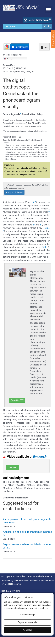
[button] (48, 9)
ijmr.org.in (40, 456)
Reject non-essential (27, 622)
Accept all (27, 630)
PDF (45, 48)
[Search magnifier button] (49, 26)
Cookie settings (27, 615)
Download (12, 467)
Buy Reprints (21, 47)
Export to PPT (17, 400)
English (9, 59)
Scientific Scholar (21, 580)
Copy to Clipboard (14, 192)
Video (45, 247)
